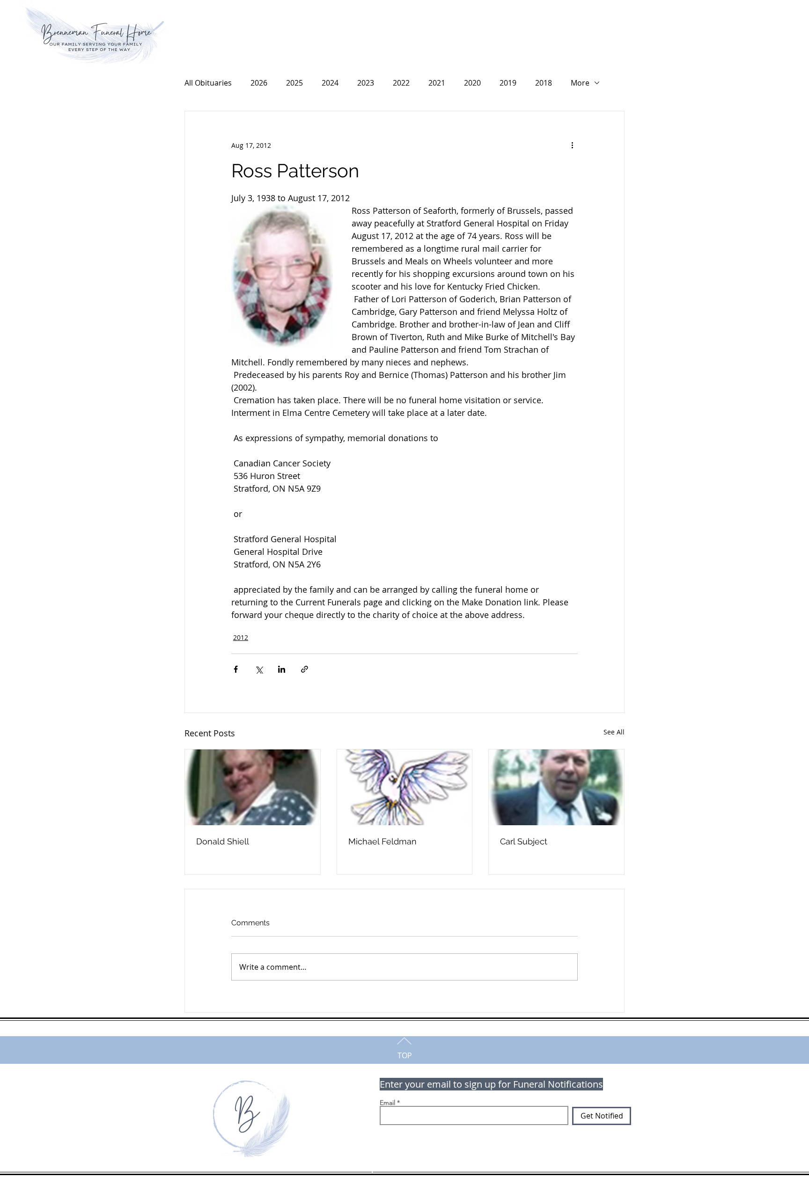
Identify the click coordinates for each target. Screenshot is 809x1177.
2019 (508, 83)
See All (614, 731)
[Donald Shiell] (252, 787)
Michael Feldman (382, 841)
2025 (294, 83)
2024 (330, 83)
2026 (258, 83)
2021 (436, 83)
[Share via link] (304, 669)
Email (387, 1102)
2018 (543, 83)
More (580, 83)
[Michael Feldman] (404, 787)
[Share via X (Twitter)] (258, 669)
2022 (401, 83)
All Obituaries (208, 83)
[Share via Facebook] (235, 669)
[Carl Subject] (556, 787)
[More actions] (572, 145)
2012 (240, 637)
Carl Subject (523, 841)
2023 (365, 83)
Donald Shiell (222, 841)
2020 (472, 83)
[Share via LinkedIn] (281, 669)
